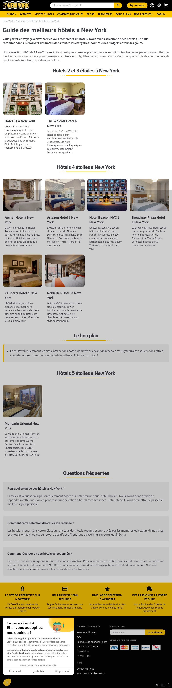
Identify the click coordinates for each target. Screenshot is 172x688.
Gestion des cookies (88, 646)
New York (8, 21)
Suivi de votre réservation (91, 673)
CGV (79, 637)
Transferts (105, 14)
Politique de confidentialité (92, 641)
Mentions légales (86, 632)
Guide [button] (10, 14)
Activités (25, 14)
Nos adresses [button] (142, 14)
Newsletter (83, 651)
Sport (90, 14)
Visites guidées (44, 14)
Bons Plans (123, 14)
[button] (152, 5)
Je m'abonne (155, 632)
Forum (161, 14)
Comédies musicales (70, 14)
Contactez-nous (85, 668)
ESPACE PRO (84, 655)
